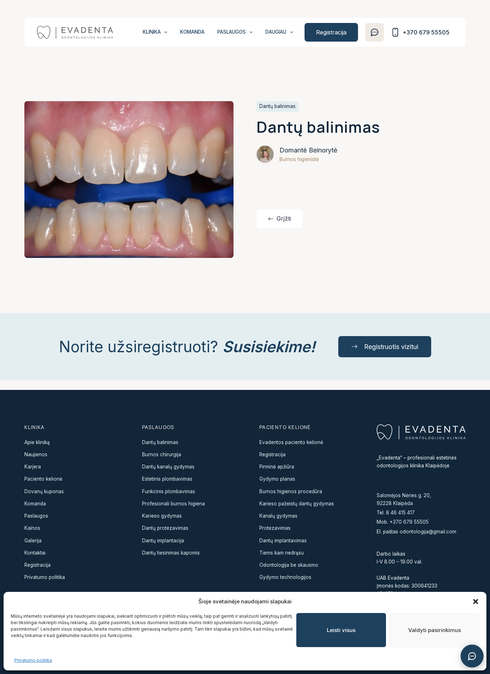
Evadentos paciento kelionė (291, 442)
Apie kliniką (37, 442)
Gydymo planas (277, 479)
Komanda (192, 32)
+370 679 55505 (409, 522)
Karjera (32, 467)
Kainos (32, 528)
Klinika (152, 32)
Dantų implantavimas (283, 540)
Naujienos (35, 454)
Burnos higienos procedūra (290, 491)
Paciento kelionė (43, 479)
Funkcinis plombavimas (168, 491)
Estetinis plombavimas (167, 479)
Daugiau (275, 32)
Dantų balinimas (160, 442)
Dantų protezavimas (165, 528)
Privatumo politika (33, 660)
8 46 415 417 (400, 512)
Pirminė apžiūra (276, 467)
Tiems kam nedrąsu (281, 553)
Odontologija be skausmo (288, 565)
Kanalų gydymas (278, 516)
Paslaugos (231, 32)
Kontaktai (35, 553)
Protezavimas (275, 528)
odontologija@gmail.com (428, 531)
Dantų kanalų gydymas (168, 467)
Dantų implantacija (163, 540)
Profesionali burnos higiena (173, 503)
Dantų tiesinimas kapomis (171, 553)
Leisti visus (341, 630)
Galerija (33, 540)
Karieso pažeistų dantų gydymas (296, 503)
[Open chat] (472, 656)
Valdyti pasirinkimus (434, 630)
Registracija (331, 32)
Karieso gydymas (162, 516)
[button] (475, 601)
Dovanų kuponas (44, 491)
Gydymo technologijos (285, 577)
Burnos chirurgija (161, 454)
